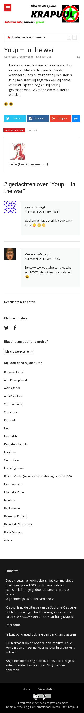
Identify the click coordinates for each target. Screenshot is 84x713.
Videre (8, 540)
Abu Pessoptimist (15, 380)
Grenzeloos (11, 460)
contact (41, 665)
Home (27, 689)
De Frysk (10, 420)
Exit (6, 428)
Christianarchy (13, 404)
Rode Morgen (13, 532)
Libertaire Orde (14, 492)
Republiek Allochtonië (18, 524)
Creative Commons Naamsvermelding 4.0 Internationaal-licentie (37, 705)
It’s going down (14, 468)
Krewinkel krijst (14, 372)
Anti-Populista (13, 396)
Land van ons (13, 484)
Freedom (10, 452)
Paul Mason (12, 508)
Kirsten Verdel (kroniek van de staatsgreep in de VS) (38, 476)
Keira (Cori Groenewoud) (18, 56)
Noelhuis (10, 500)
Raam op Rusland (15, 516)
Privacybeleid (46, 689)
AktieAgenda (12, 388)
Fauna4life (11, 436)
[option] (44, 37)
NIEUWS (33, 130)
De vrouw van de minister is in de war (37, 65)
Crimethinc (11, 412)
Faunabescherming (16, 444)
